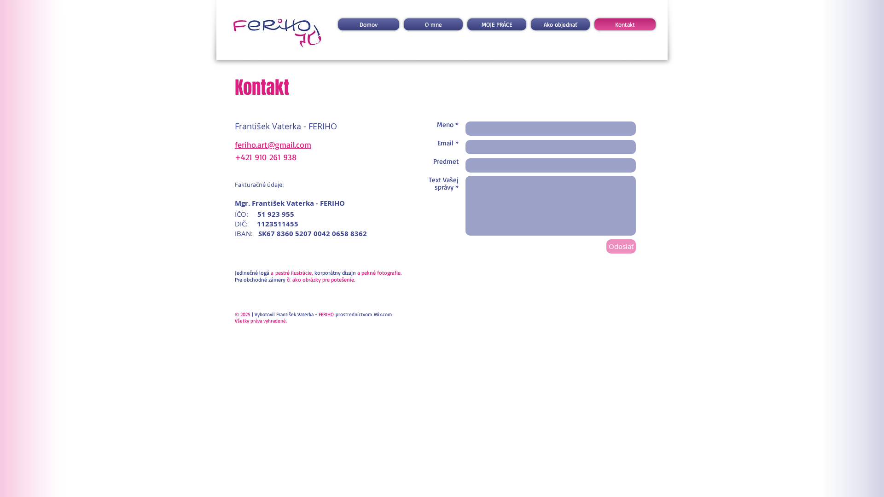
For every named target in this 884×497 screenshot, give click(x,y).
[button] (497, 24)
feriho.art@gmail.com (273, 144)
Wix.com (383, 314)
